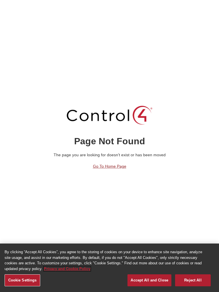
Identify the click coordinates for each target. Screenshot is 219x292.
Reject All (192, 280)
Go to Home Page (109, 166)
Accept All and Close (149, 280)
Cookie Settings (22, 280)
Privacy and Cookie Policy (67, 269)
